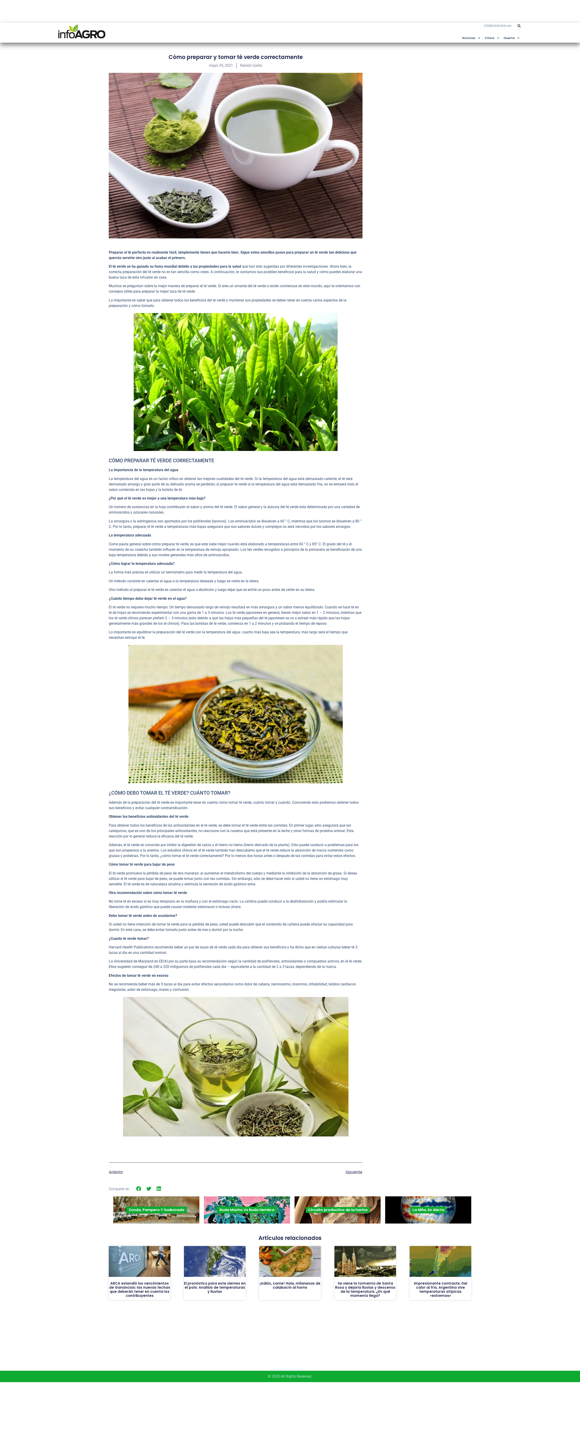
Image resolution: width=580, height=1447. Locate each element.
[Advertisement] (437, 87)
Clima (489, 38)
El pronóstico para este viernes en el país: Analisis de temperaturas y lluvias (215, 1287)
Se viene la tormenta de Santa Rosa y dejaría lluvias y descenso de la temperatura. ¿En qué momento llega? (365, 1289)
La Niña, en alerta (428, 1209)
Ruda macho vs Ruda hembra (247, 1209)
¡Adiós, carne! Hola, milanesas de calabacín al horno (290, 1285)
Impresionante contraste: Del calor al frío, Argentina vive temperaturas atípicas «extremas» (440, 1289)
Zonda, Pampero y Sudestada (156, 1209)
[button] (519, 26)
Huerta (509, 38)
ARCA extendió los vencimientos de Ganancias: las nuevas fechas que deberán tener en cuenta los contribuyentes (139, 1289)
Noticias (468, 38)
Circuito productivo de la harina (337, 1209)
